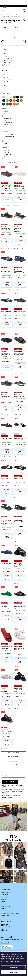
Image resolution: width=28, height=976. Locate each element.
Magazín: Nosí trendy (6, 892)
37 (6, 77)
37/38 (7, 79)
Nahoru (14, 760)
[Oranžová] (14, 104)
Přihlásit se (10, 782)
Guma (6, 54)
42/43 (2, 248)
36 (6, 72)
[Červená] (10, 104)
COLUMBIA (8, 122)
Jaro (7, 150)
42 (15, 248)
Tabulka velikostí (5, 915)
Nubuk (7, 62)
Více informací (5, 942)
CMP (6, 120)
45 (4, 289)
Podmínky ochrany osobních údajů (10, 913)
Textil (6, 49)
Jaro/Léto (8, 159)
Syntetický (8, 58)
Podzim (7, 154)
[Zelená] (7, 104)
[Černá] (17, 97)
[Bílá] (7, 97)
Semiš (7, 51)
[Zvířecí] (14, 100)
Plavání (7, 138)
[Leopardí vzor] (17, 100)
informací (4, 963)
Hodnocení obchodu (6, 906)
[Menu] (24, 11)
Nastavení (13, 967)
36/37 (7, 74)
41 (14, 289)
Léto (6, 152)
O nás (2, 904)
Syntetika (8, 60)
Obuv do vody (9, 136)
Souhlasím (13, 972)
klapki (7, 143)
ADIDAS (7, 111)
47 (4, 541)
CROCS (7, 124)
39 (6, 86)
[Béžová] (3, 97)
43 (18, 248)
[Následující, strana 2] (13, 764)
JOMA (7, 127)
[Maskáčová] (10, 100)
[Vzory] (7, 100)
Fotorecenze (4, 899)
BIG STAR (8, 116)
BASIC (7, 113)
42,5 (15, 456)
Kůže (6, 56)
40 (15, 373)
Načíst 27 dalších (13, 752)
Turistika (7, 141)
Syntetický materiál (10, 65)
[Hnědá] (14, 97)
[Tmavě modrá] (3, 100)
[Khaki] (21, 100)
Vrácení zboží (4, 894)
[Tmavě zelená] (3, 104)
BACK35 (7, 200)
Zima (6, 156)
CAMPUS (7, 118)
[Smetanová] (10, 97)
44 (1, 289)
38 (6, 81)
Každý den (8, 134)
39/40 (7, 88)
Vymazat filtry (12, 162)
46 (23, 289)
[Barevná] (17, 104)
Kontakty (3, 901)
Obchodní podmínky (6, 911)
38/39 (7, 83)
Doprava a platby (5, 897)
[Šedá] (21, 97)
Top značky (4, 908)
